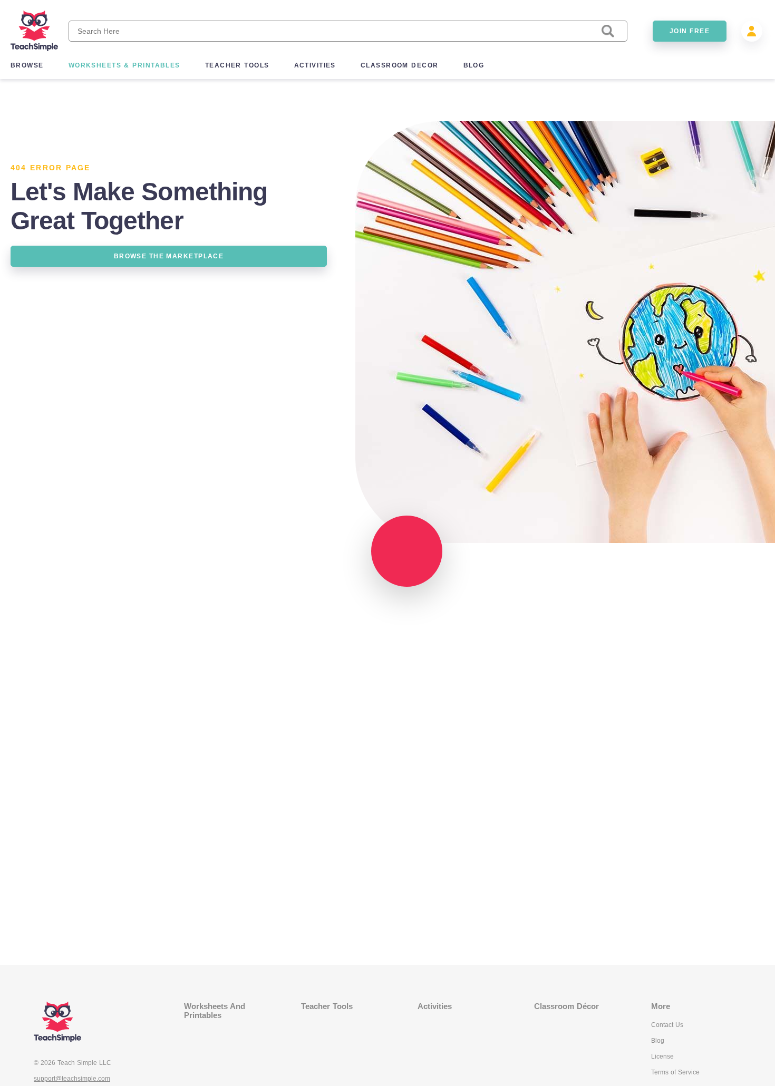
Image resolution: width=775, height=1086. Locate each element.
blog (474, 65)
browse (27, 65)
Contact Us (667, 1025)
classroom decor (400, 65)
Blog (657, 1040)
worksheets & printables (124, 65)
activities (315, 65)
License (662, 1056)
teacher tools (237, 65)
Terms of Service (675, 1072)
